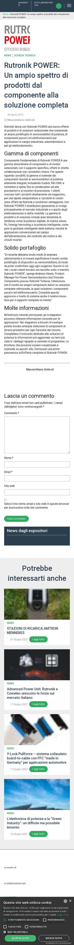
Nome (8, 458)
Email (8, 472)
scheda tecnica (24, 55)
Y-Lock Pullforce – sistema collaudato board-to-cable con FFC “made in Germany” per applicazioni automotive (37, 758)
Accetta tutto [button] (20, 938)
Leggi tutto (38, 639)
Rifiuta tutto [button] (54, 938)
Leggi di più (63, 914)
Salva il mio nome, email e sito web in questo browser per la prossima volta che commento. (36, 505)
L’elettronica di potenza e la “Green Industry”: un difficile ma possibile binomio (34, 823)
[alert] (37, 921)
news (7, 55)
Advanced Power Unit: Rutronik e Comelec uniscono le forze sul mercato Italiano (32, 693)
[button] (5, 919)
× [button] (70, 901)
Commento (11, 413)
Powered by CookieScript (58, 943)
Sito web (9, 486)
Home (5, 14)
